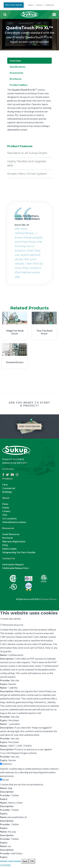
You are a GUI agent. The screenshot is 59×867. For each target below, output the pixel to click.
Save (25, 861)
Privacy (53, 599)
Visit (4, 514)
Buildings (7, 491)
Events (5, 507)
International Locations (14, 522)
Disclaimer (44, 599)
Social (5, 779)
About (5, 497)
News (5, 503)
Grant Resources (11, 534)
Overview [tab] (15, 60)
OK (32, 861)
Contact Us (8, 558)
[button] (5, 14)
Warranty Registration (13, 541)
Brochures (7, 537)
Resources (8, 528)
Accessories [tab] (16, 72)
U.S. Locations (9, 518)
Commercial (8, 488)
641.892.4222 (8, 469)
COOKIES (5, 865)
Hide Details (14, 861)
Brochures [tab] (15, 78)
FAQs (5, 545)
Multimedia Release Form (15, 568)
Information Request (13, 564)
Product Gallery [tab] (19, 84)
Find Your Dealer (13, 5)
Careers (6, 511)
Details (3, 861)
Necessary (12, 624)
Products (7, 478)
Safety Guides (9, 548)
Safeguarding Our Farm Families (19, 552)
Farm (5, 484)
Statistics (7, 763)
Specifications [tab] (17, 66)
